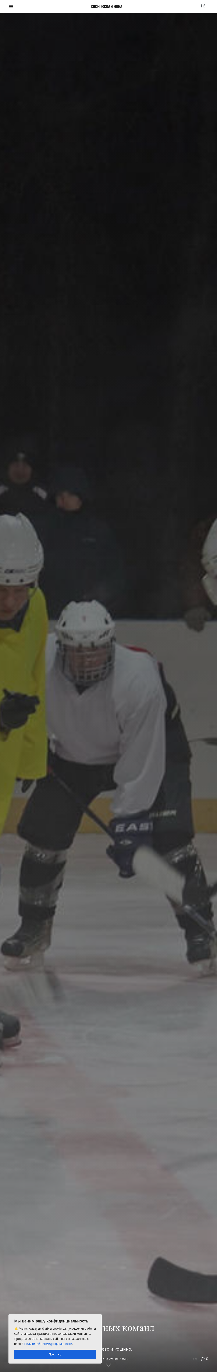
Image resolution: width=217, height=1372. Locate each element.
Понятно (55, 1354)
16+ (204, 6)
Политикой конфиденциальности (48, 1344)
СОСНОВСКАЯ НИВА (106, 6)
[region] (55, 1339)
